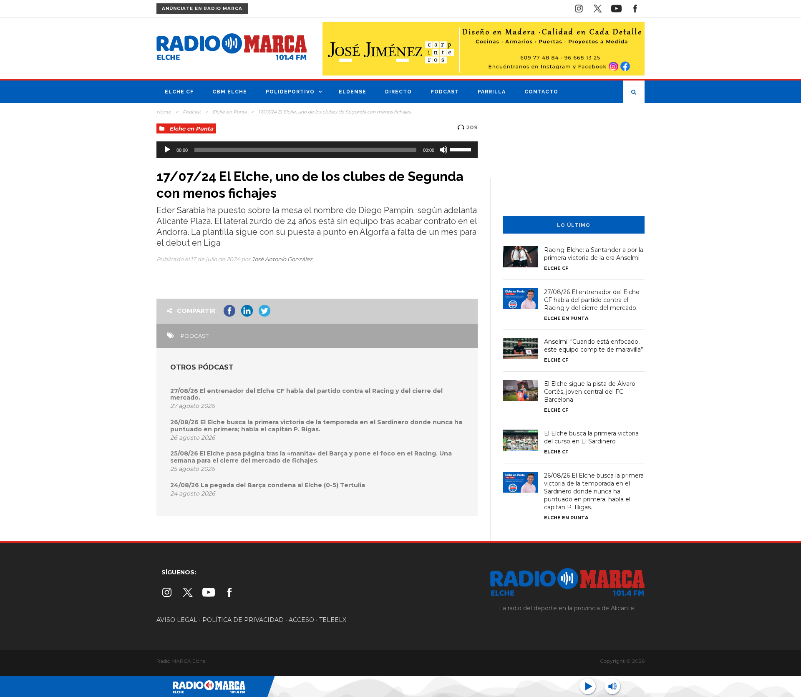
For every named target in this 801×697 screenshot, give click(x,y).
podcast (195, 335)
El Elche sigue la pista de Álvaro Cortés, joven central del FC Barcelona (589, 391)
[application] (317, 149)
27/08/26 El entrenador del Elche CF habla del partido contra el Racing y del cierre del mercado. (306, 394)
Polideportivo (290, 92)
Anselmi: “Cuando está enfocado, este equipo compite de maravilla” (593, 345)
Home (163, 112)
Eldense (352, 92)
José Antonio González (282, 259)
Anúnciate (202, 8)
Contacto (541, 92)
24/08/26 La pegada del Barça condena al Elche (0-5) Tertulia (267, 485)
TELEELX (332, 620)
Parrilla (492, 92)
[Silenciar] (443, 150)
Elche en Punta (229, 112)
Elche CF (179, 92)
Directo (398, 92)
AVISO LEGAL (176, 620)
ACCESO (301, 620)
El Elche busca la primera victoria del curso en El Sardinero (591, 437)
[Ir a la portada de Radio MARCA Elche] (231, 48)
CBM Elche (229, 92)
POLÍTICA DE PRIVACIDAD (243, 620)
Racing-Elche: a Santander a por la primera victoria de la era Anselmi (593, 254)
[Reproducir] (167, 150)
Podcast (445, 92)
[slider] (462, 148)
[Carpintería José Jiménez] (483, 48)
